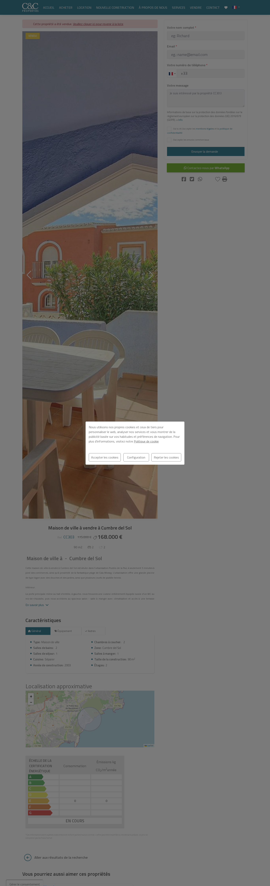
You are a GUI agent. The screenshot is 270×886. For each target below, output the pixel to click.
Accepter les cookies (104, 457)
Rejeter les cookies (166, 457)
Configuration (136, 457)
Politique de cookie (146, 441)
